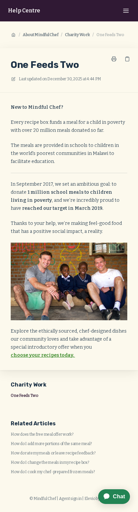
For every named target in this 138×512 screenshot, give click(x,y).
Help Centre (24, 10)
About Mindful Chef (41, 34)
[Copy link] (127, 59)
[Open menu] (126, 10)
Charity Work (77, 34)
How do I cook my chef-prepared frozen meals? (52, 472)
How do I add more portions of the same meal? (51, 443)
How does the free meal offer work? (42, 434)
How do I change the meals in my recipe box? (50, 462)
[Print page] (114, 59)
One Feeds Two (110, 34)
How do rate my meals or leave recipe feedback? (53, 453)
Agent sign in (70, 498)
